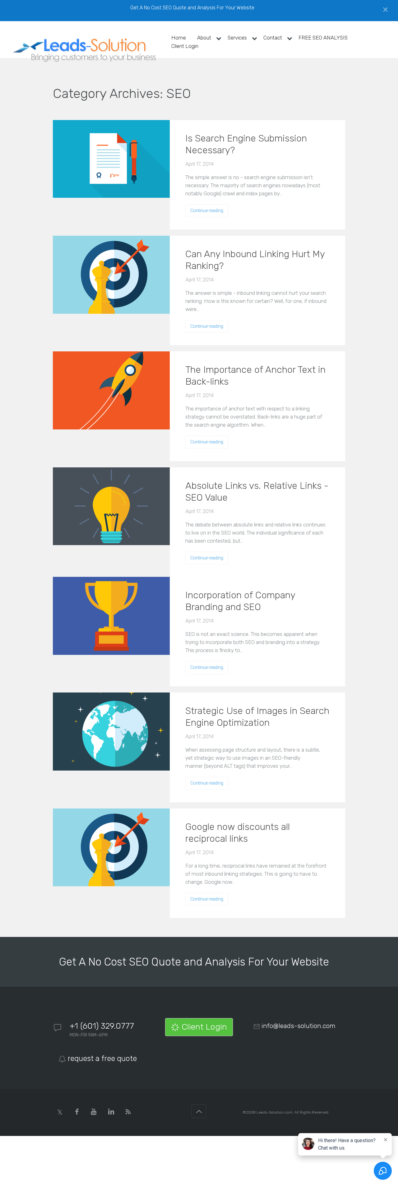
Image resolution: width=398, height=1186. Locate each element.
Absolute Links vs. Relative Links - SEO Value (256, 491)
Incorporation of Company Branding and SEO (240, 601)
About (204, 38)
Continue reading (206, 210)
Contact (272, 38)
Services (237, 38)
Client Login (184, 46)
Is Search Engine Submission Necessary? (246, 144)
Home (178, 38)
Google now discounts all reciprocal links (237, 832)
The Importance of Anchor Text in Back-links (255, 375)
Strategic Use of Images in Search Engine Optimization (257, 716)
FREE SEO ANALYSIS (323, 38)
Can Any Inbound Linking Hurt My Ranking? (255, 259)
